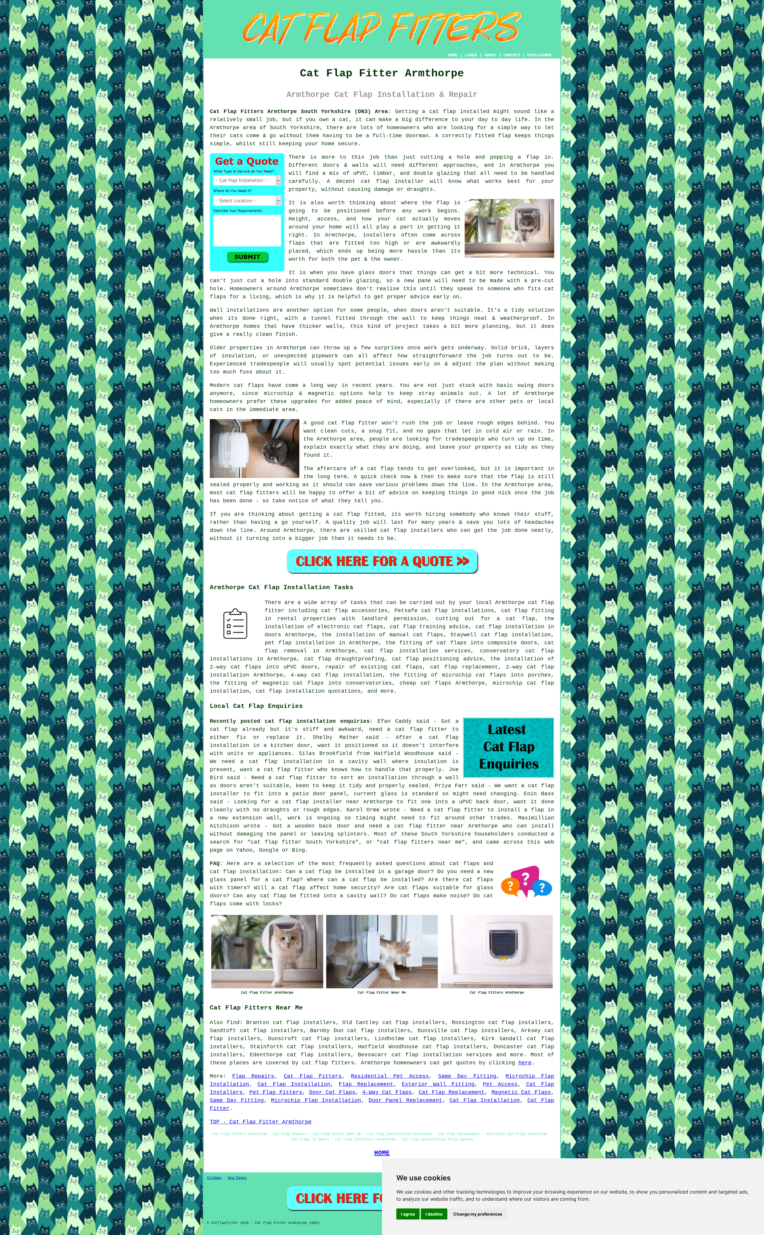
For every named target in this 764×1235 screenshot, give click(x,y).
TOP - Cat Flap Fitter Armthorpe (261, 1122)
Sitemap (214, 1178)
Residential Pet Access (390, 1076)
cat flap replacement (464, 667)
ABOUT (490, 55)
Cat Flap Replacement (452, 1092)
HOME (453, 55)
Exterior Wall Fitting (438, 1084)
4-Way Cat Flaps (387, 1092)
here (525, 1063)
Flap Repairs (253, 1076)
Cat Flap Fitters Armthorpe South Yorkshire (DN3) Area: (300, 112)
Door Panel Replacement (405, 1100)
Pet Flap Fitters (275, 1092)
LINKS (471, 55)
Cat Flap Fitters (313, 1076)
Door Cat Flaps (332, 1092)
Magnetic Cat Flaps (521, 1092)
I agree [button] (408, 1214)
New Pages (237, 1178)
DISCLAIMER (539, 55)
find (233, 1023)
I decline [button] (434, 1214)
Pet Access (500, 1084)
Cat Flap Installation (294, 1084)
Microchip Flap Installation (316, 1100)
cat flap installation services (442, 1055)
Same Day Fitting (467, 1076)
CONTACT (511, 55)
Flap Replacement (366, 1084)
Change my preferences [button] (477, 1214)
